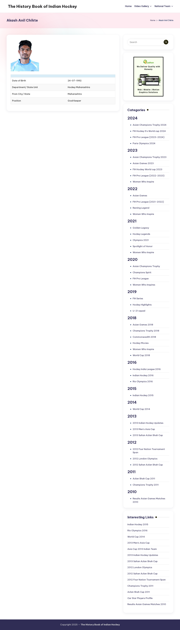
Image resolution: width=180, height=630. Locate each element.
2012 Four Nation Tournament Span (146, 579)
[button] (166, 42)
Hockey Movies (141, 343)
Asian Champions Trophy (146, 266)
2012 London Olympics (145, 458)
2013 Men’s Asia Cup (138, 542)
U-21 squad (139, 310)
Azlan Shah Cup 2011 (144, 478)
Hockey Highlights (142, 304)
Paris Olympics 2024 (144, 143)
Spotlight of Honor (143, 246)
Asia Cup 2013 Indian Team (142, 549)
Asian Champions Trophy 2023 (149, 157)
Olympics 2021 (141, 240)
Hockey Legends (141, 234)
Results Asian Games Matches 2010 (146, 604)
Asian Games (140, 195)
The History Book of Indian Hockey (42, 6)
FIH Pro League (141, 278)
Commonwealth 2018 (144, 336)
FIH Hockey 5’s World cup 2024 (149, 131)
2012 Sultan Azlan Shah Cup (148, 464)
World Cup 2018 (141, 355)
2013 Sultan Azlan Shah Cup (148, 435)
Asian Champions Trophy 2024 (149, 124)
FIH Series (138, 298)
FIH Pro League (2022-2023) (148, 175)
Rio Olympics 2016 (143, 381)
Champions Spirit (142, 272)
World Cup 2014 (141, 409)
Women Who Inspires (144, 284)
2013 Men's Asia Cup (144, 429)
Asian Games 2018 (143, 324)
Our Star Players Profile (140, 598)
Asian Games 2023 (143, 163)
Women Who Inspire (143, 181)
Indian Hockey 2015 (143, 395)
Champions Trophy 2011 (146, 484)
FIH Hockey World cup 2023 (147, 169)
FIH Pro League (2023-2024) (148, 137)
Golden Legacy (141, 227)
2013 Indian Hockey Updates (148, 422)
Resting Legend (141, 207)
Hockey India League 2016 (147, 369)
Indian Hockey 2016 (143, 375)
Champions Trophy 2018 (146, 330)
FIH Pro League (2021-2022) (148, 201)
